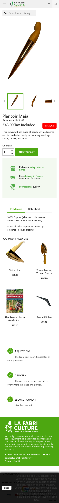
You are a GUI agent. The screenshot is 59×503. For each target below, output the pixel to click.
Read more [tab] (16, 209)
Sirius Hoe (14, 270)
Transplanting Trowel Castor (44, 272)
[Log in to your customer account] (49, 4)
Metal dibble (44, 317)
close (6, 487)
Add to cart (27, 152)
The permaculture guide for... (15, 319)
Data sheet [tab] (34, 209)
